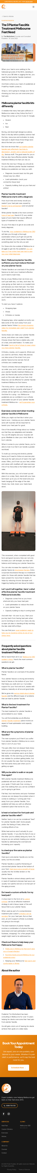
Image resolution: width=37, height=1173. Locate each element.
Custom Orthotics (7, 1129)
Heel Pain (5, 1125)
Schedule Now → (18, 1068)
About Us (4, 1145)
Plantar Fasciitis (8, 20)
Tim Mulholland (9, 36)
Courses (4, 1149)
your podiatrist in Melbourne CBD (22, 232)
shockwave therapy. (22, 570)
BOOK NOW (29, 1)
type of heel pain (8, 215)
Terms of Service (24, 1169)
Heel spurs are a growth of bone (22, 869)
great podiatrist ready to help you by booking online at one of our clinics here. (17, 633)
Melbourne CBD (25, 1125)
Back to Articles (9, 16)
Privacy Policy (11, 1169)
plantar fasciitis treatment (11, 721)
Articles (4, 1136)
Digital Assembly (9, 1166)
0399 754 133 (10, 1105)
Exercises (5, 1133)
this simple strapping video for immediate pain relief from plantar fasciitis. (18, 328)
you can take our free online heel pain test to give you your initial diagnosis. (17, 251)
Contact (4, 1153)
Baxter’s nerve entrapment (12, 206)
